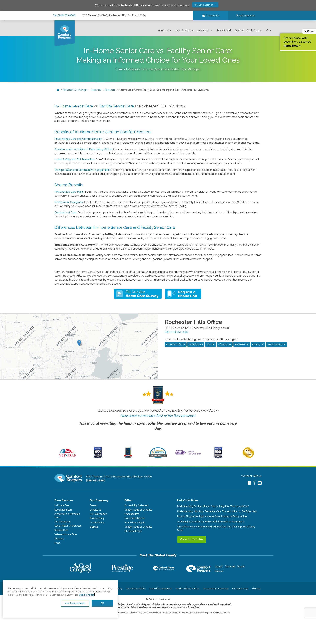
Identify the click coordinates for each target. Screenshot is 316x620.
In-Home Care (61, 505)
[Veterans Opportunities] (68, 457)
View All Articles (192, 539)
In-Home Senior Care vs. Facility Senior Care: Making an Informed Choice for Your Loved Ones (164, 90)
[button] (165, 30)
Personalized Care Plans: (69, 191)
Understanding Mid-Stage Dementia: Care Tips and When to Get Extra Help (217, 511)
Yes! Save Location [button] (204, 5)
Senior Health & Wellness (67, 526)
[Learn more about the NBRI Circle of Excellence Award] (248, 457)
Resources (203, 30)
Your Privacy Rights (135, 522)
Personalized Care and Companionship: (78, 138)
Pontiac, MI (258, 344)
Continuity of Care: (65, 212)
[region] (60, 599)
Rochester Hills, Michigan (75, 90)
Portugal (219, 571)
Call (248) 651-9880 (64, 15)
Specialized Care (63, 509)
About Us (163, 30)
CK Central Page (133, 531)
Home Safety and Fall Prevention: (74, 159)
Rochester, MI (242, 344)
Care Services (183, 30)
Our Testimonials (98, 514)
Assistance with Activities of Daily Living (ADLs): (83, 149)
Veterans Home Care (65, 534)
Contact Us (253, 30)
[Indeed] (254, 483)
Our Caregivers (62, 521)
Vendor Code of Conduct (138, 509)
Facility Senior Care (117, 106)
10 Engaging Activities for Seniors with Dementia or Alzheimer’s (210, 521)
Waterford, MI (196, 344)
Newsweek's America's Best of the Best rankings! (158, 416)
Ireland (218, 566)
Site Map (256, 588)
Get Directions (246, 15)
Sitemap (94, 526)
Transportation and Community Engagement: (82, 169)
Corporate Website (135, 518)
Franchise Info (132, 514)
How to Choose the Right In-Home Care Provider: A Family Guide (212, 516)
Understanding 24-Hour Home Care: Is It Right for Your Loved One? (213, 506)
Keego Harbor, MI (276, 344)
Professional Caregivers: (68, 202)
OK (102, 603)
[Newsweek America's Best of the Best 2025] (128, 457)
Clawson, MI (224, 344)
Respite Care (61, 530)
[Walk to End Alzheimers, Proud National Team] (188, 455)
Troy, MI (210, 344)
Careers (239, 30)
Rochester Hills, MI (175, 344)
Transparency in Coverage (215, 588)
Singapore (230, 566)
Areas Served (224, 30)
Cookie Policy (97, 522)
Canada (241, 566)
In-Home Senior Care (73, 106)
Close (310, 31)
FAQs (57, 543)
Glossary (59, 538)
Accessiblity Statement (137, 505)
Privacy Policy (97, 518)
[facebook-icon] (249, 483)
